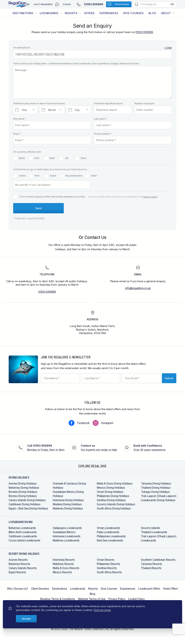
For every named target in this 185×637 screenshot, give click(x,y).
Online (22, 175)
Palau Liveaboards (108, 531)
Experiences (109, 13)
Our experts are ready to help (99, 447)
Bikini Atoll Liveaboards (23, 531)
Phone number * (102, 133)
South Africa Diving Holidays (114, 508)
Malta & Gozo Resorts (66, 567)
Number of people (144, 103)
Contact (67, 4)
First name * (19, 118)
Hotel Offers (170, 588)
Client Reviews (40, 588)
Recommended (73, 175)
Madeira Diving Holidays (67, 504)
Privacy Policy (116, 598)
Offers (89, 13)
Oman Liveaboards (108, 527)
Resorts (71, 13)
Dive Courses (133, 13)
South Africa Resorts (109, 572)
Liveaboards (49, 13)
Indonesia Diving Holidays (68, 500)
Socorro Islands (150, 527)
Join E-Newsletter (43, 4)
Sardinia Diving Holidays (111, 500)
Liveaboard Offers (149, 588)
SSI (66, 158)
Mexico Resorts (62, 572)
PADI (36, 158)
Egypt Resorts (17, 572)
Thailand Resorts (151, 567)
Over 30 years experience (149, 447)
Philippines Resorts (108, 563)
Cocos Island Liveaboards (24, 540)
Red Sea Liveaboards (110, 540)
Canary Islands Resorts (23, 567)
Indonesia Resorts (64, 559)
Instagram (107, 422)
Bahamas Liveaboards (22, 527)
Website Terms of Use (92, 598)
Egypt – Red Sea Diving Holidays (28, 508)
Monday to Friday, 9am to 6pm (45, 447)
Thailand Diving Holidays (156, 487)
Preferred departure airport (108, 103)
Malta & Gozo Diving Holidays (114, 483)
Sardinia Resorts (107, 567)
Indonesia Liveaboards (66, 536)
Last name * (100, 118)
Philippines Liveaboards (111, 536)
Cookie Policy (136, 598)
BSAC (22, 158)
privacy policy (150, 196)
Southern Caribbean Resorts (158, 559)
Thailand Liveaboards (154, 531)
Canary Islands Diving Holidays (27, 500)
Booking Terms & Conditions (57, 598)
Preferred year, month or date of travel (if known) (39, 103)
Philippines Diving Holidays (113, 495)
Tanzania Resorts (151, 563)
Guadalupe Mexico (64, 531)
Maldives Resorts (63, 563)
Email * (17, 133)
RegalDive (17, 4)
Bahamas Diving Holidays (24, 487)
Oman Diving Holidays (110, 491)
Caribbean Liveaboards (23, 536)
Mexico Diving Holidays (111, 487)
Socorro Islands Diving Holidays (116, 504)
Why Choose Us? (17, 588)
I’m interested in (92, 47)
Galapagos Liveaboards (67, 527)
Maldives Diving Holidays (68, 508)
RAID (52, 158)
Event (53, 175)
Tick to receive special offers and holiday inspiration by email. (52, 196)
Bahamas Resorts (19, 563)
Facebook (83, 422)
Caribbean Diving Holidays (24, 504)
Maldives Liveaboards (66, 540)
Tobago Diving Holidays (155, 491)
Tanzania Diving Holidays (156, 483)
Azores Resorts (18, 559)
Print (37, 175)
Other (83, 158)
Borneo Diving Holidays (23, 495)
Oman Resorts (105, 559)
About (166, 13)
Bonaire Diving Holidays (23, 491)
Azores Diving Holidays (23, 483)
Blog (152, 13)
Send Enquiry (122, 4)
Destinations (23, 13)
